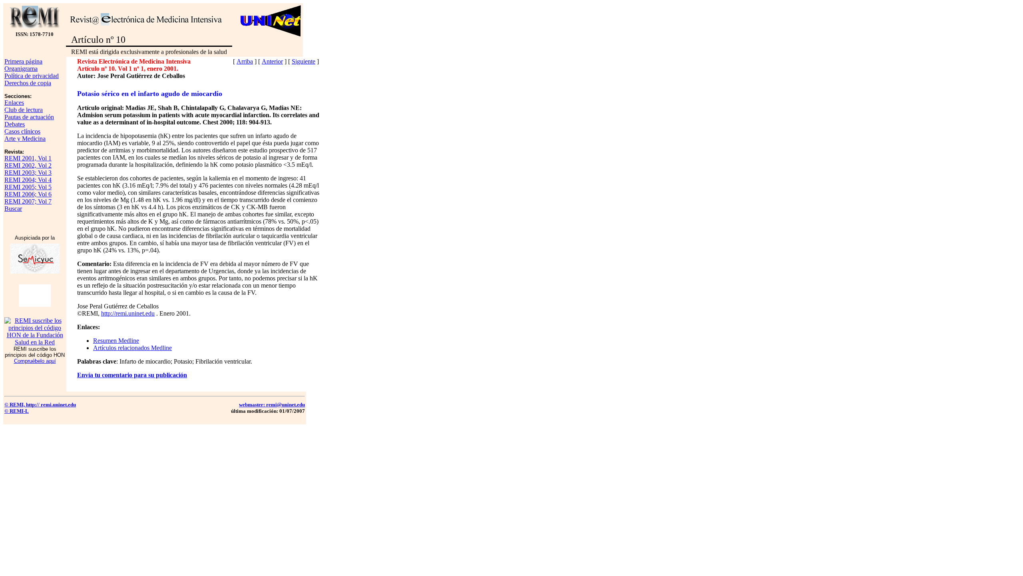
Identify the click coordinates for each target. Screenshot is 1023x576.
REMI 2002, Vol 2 (28, 165)
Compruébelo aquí (35, 361)
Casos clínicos (22, 131)
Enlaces (14, 102)
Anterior (272, 61)
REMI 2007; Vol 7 (28, 201)
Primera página (23, 61)
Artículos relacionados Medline (132, 347)
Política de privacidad (31, 75)
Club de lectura (23, 109)
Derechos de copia (27, 83)
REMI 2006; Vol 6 (28, 194)
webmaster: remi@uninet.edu (272, 405)
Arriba (245, 61)
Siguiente (303, 61)
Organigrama (21, 68)
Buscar (13, 208)
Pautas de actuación (29, 117)
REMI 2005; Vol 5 (28, 187)
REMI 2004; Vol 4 (28, 179)
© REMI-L (16, 411)
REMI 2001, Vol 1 (28, 158)
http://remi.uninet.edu (128, 313)
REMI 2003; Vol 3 (28, 172)
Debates (14, 124)
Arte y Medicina (25, 138)
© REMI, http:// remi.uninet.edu (40, 405)
